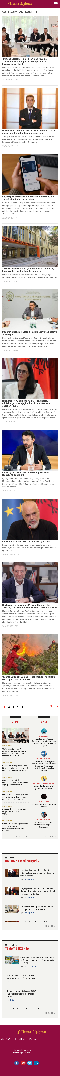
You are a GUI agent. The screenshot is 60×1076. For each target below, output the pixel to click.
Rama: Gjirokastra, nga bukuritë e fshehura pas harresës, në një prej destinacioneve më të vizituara (15, 827)
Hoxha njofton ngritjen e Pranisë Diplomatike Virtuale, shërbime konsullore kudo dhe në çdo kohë (29, 606)
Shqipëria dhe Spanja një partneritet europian (44, 787)
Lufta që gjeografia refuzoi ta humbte (44, 805)
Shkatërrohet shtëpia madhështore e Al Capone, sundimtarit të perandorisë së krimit (37, 960)
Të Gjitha (22, 836)
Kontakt (33, 1039)
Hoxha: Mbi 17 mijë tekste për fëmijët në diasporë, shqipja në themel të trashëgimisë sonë (28, 131)
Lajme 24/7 (5, 1039)
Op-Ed (44, 722)
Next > (54, 706)
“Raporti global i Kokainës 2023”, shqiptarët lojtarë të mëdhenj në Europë (21, 994)
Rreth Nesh (20, 1039)
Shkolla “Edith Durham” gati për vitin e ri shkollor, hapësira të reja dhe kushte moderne (28, 269)
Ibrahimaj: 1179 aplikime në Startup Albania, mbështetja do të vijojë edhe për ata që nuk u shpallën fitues (26, 403)
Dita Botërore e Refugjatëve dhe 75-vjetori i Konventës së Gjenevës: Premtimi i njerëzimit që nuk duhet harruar (44, 766)
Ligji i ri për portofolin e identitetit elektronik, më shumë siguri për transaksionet (28, 198)
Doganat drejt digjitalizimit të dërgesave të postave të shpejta (29, 333)
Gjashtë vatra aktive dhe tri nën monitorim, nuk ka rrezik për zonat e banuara (28, 678)
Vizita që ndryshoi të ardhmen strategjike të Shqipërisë (43, 824)
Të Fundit (15, 722)
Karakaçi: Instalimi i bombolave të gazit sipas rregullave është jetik (26, 473)
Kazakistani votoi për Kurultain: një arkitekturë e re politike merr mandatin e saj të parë (44, 742)
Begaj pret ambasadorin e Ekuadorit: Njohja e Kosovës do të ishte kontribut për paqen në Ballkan (37, 891)
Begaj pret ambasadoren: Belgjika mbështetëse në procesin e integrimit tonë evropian (37, 873)
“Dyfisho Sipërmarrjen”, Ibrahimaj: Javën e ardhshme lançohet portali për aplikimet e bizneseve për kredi (24, 61)
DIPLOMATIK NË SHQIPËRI (22, 860)
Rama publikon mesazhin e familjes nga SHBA (26, 541)
